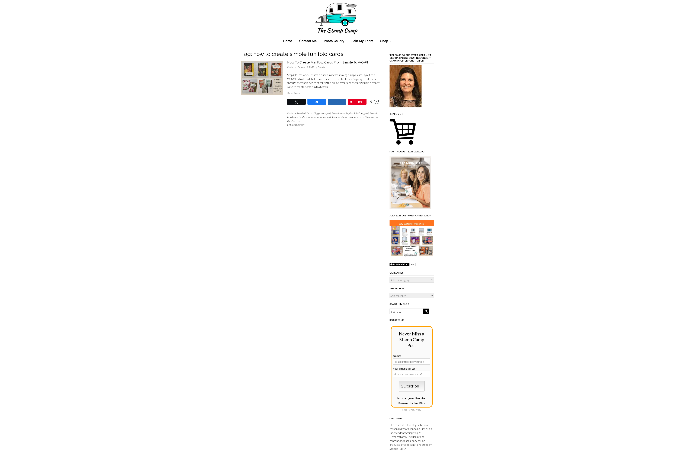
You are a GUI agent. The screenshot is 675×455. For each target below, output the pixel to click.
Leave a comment (295, 124)
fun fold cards (371, 113)
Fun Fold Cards (304, 113)
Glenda (321, 67)
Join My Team (362, 41)
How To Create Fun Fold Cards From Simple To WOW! (327, 62)
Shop (384, 41)
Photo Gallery (334, 41)
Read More (294, 93)
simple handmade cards (352, 117)
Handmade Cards (296, 117)
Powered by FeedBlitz (411, 403)
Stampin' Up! (371, 117)
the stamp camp (295, 120)
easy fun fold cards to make (335, 113)
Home (287, 41)
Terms (410, 410)
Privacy (418, 410)
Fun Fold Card (356, 113)
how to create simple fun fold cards (323, 117)
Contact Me (308, 41)
